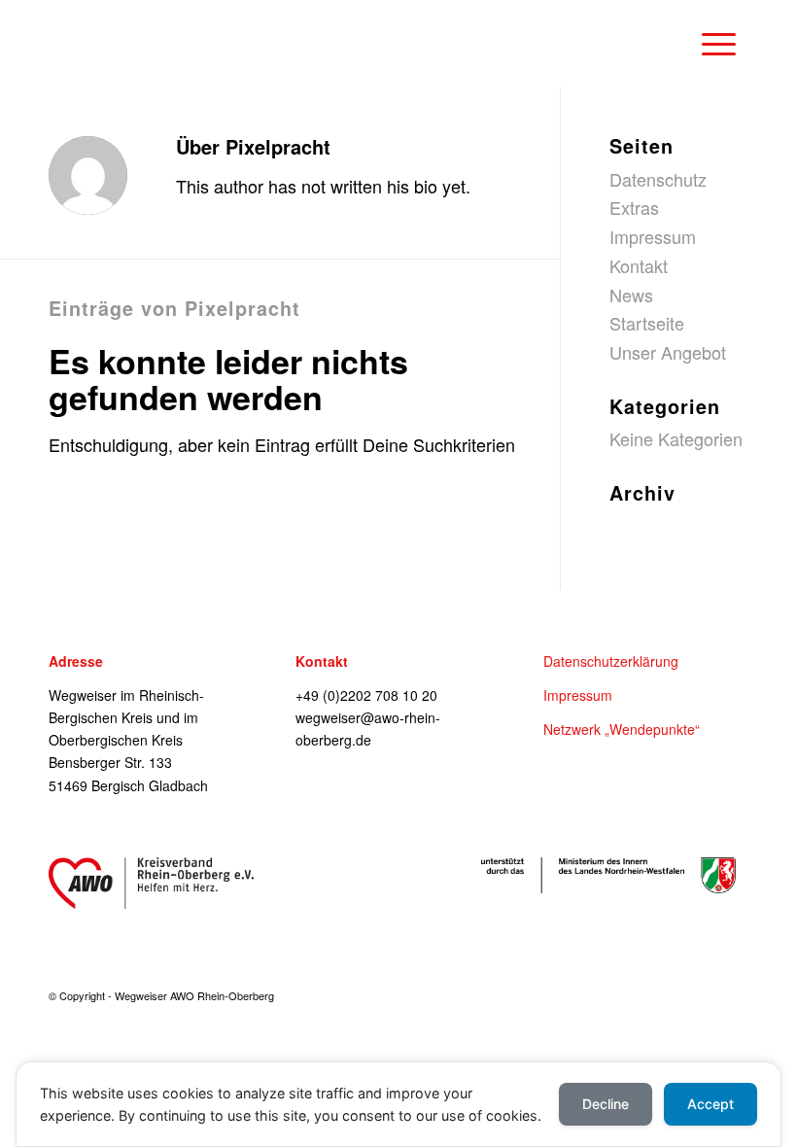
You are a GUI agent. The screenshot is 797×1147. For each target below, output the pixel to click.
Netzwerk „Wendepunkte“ (621, 729)
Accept (710, 1103)
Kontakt (638, 265)
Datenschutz (658, 178)
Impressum (652, 236)
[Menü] (709, 43)
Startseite (646, 322)
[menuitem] (715, 43)
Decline (605, 1103)
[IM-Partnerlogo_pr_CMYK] (608, 875)
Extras (634, 207)
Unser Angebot (667, 352)
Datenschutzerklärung (610, 661)
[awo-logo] (151, 883)
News (631, 294)
